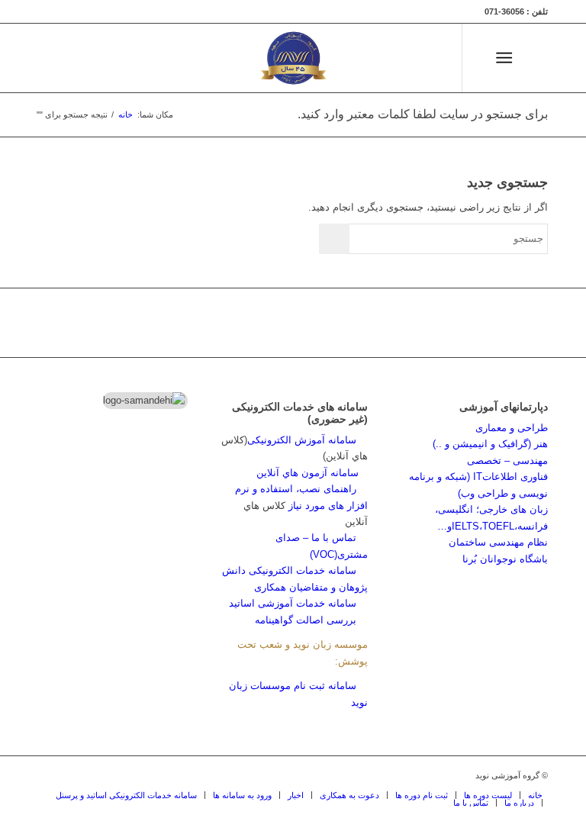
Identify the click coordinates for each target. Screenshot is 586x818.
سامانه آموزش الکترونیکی (301, 440)
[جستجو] (533, 58)
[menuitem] (533, 58)
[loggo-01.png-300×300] (293, 58)
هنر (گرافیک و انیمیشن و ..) (490, 443)
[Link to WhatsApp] (385, 58)
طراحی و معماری (511, 427)
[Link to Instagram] (431, 58)
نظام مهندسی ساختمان (498, 542)
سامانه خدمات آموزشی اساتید (292, 603)
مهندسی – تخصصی (507, 460)
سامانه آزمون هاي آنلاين (312, 472)
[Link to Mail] (408, 58)
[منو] (507, 58)
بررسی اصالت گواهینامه (305, 620)
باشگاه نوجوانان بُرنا (505, 559)
